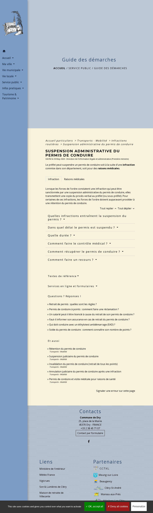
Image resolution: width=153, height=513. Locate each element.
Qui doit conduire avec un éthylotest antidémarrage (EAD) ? (82, 324)
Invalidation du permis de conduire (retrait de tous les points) (83, 364)
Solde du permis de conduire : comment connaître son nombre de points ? (90, 329)
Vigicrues (44, 480)
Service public (80, 68)
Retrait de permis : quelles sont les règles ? (73, 304)
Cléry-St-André (113, 487)
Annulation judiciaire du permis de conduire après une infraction (85, 371)
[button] (13, 51)
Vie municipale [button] (11, 70)
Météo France (47, 474)
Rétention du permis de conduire (67, 348)
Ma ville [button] (7, 64)
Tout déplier (126, 208)
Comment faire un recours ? (71, 260)
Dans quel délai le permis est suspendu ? (82, 227)
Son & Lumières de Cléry (53, 486)
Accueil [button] (7, 58)
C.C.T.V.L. (104, 468)
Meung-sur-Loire (108, 475)
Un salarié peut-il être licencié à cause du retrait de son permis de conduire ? (91, 314)
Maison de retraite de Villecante (51, 494)
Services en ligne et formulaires (71, 286)
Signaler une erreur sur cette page (115, 390)
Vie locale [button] (8, 76)
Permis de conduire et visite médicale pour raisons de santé (82, 379)
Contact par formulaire (90, 433)
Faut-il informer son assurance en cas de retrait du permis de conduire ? (89, 319)
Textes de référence (62, 276)
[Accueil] (13, 24)
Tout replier (108, 208)
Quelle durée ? (60, 235)
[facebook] (90, 441)
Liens (46, 462)
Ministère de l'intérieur (52, 468)
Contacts (90, 411)
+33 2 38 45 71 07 (90, 428)
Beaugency (106, 481)
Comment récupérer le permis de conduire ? (84, 252)
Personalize (139, 506)
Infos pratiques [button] (12, 88)
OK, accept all (95, 506)
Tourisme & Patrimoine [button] (9, 96)
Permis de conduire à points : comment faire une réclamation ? (84, 309)
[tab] (53, 179)
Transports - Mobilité (92, 140)
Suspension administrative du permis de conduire (98, 144)
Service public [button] (11, 82)
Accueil (59, 68)
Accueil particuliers (59, 140)
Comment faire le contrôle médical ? (78, 243)
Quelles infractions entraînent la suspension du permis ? (87, 217)
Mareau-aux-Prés (111, 494)
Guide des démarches (110, 68)
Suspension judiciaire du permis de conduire (73, 356)
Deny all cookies (119, 506)
